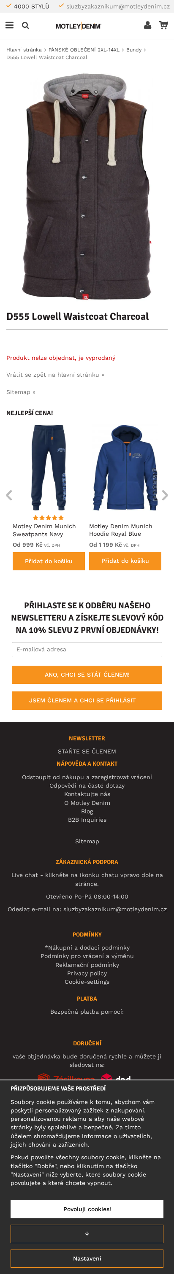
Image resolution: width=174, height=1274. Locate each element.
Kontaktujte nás (87, 794)
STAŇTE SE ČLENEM (87, 751)
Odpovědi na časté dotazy (87, 785)
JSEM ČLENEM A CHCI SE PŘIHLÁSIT (82, 700)
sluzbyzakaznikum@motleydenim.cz (118, 6)
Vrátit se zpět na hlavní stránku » (55, 374)
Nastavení (87, 1258)
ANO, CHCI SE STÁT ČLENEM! (87, 674)
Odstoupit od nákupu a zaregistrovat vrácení (87, 777)
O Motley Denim (87, 802)
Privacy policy (87, 973)
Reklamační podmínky (87, 964)
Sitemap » (20, 392)
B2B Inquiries (87, 819)
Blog (87, 811)
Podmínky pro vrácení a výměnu (87, 956)
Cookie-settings (87, 981)
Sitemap (87, 841)
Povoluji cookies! (87, 1209)
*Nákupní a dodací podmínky (87, 947)
